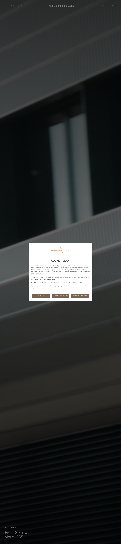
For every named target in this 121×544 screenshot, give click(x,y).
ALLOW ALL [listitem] (41, 296)
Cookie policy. (51, 279)
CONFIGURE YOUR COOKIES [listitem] (80, 296)
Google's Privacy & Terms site (40, 270)
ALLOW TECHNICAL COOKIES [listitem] (60, 296)
